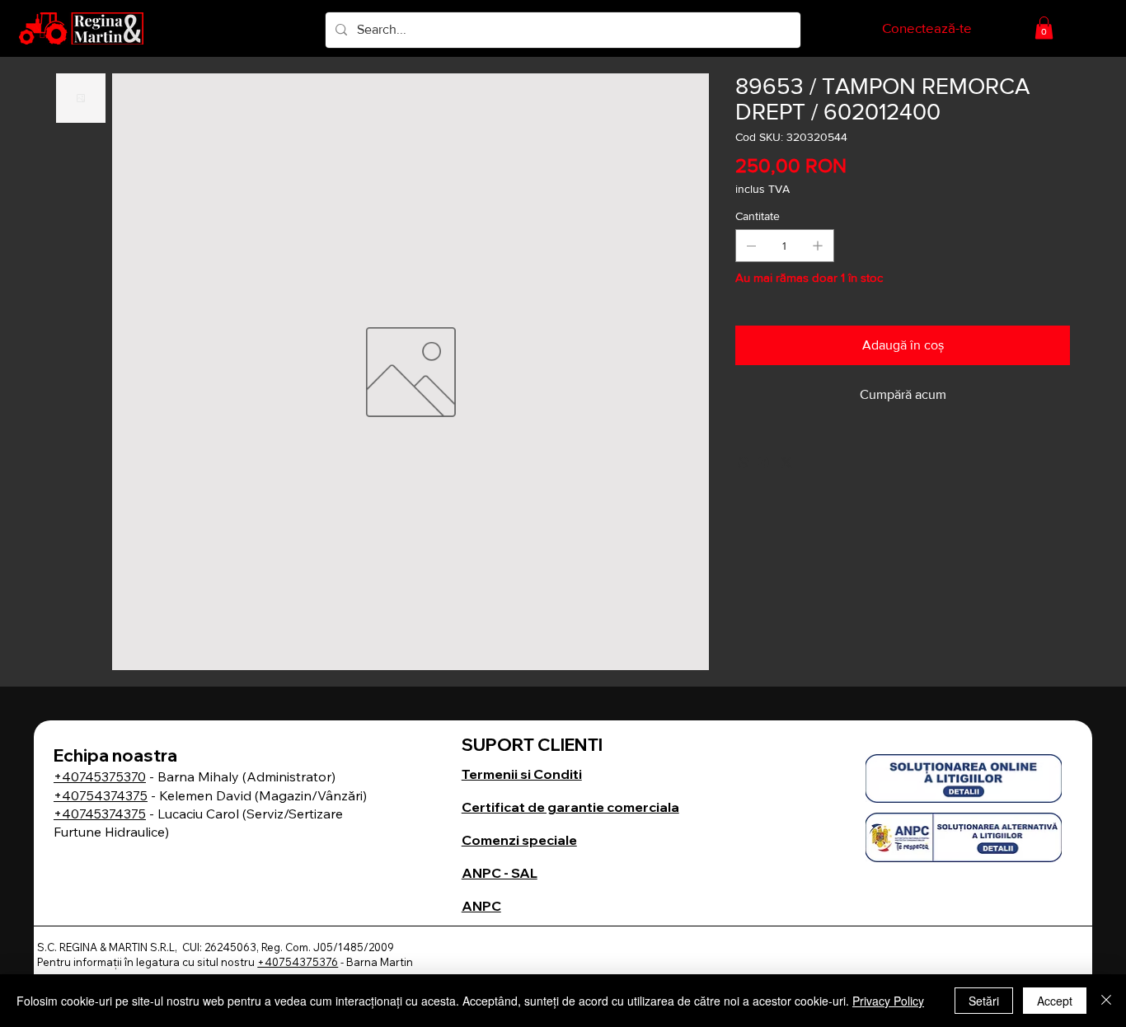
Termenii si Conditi (522, 774)
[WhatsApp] (743, 462)
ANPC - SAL (499, 873)
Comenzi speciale (519, 840)
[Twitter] (786, 462)
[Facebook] (763, 462)
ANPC (481, 906)
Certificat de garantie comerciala (570, 807)
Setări (984, 1000)
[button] (1044, 27)
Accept (1054, 1000)
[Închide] (1106, 1000)
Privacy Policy (888, 1000)
